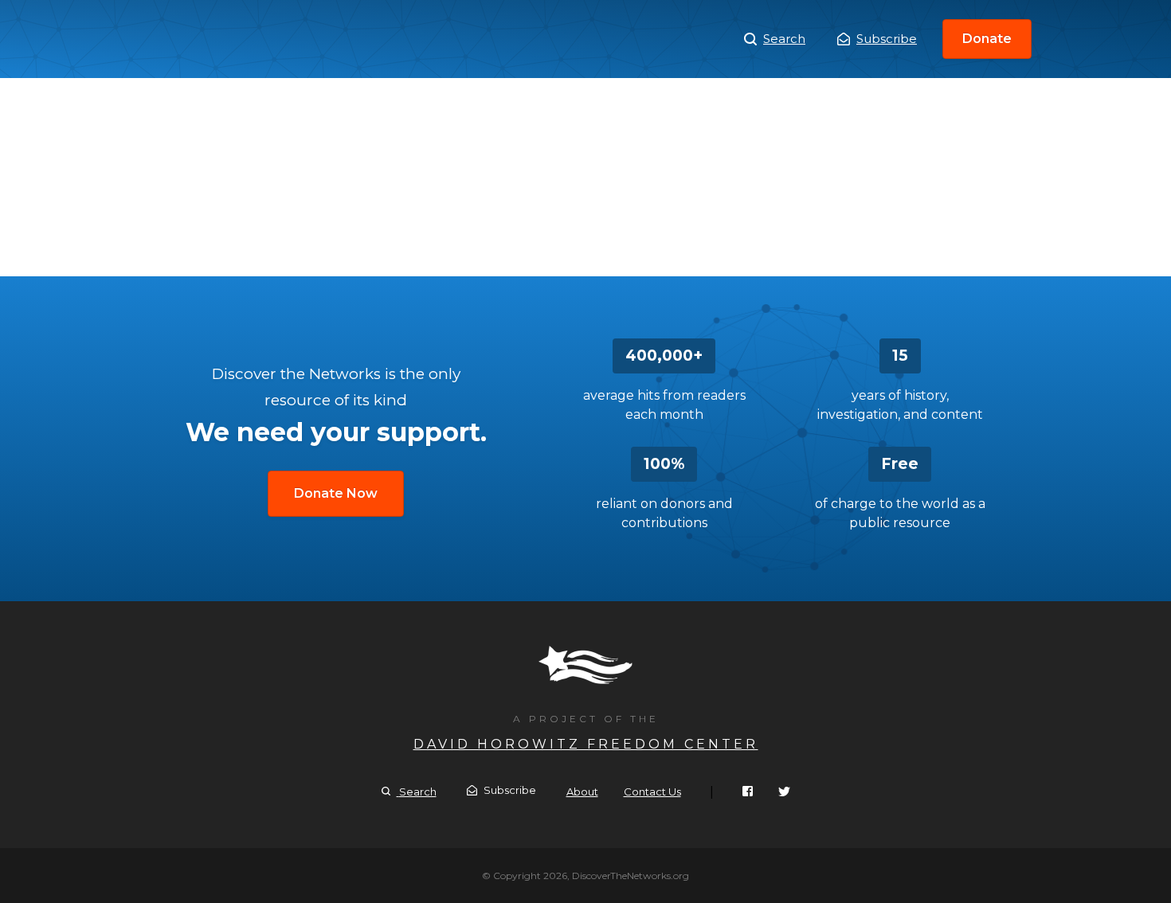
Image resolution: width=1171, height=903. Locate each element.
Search (784, 38)
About (582, 791)
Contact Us (652, 791)
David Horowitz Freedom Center (585, 744)
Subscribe (886, 38)
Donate (987, 38)
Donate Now (336, 493)
